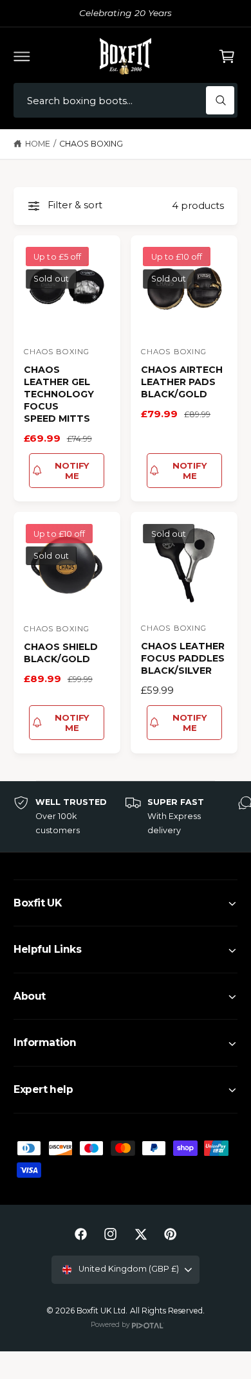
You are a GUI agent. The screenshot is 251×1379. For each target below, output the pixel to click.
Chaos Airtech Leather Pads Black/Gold (182, 382)
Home (37, 144)
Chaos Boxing (91, 144)
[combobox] (125, 100)
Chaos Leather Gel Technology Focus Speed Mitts (59, 394)
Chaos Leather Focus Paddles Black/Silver (183, 658)
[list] (125, 816)
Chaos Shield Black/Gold (61, 653)
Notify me (72, 470)
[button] (22, 56)
